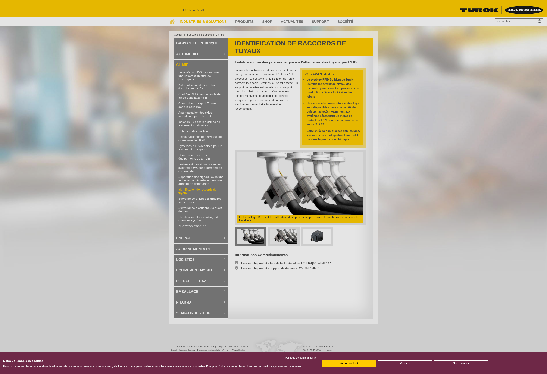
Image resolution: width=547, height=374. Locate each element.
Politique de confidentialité (300, 357)
